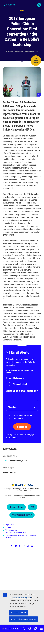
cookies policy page (22, 597)
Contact (30, 628)
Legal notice (9, 525)
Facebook (24, 546)
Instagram (16, 546)
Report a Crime (16, 507)
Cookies (8, 527)
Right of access (11, 530)
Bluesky (28, 546)
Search (24, 628)
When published (20, 384)
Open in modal (22, 82)
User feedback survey (22, 515)
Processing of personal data (15, 533)
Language (36, 628)
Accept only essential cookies (23, 619)
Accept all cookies (18, 612)
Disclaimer (12, 407)
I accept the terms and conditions (22, 417)
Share (39, 5)
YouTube (32, 546)
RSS (12, 546)
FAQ (32, 507)
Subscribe (22, 426)
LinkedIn (20, 546)
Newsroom (10, 5)
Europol (10, 628)
